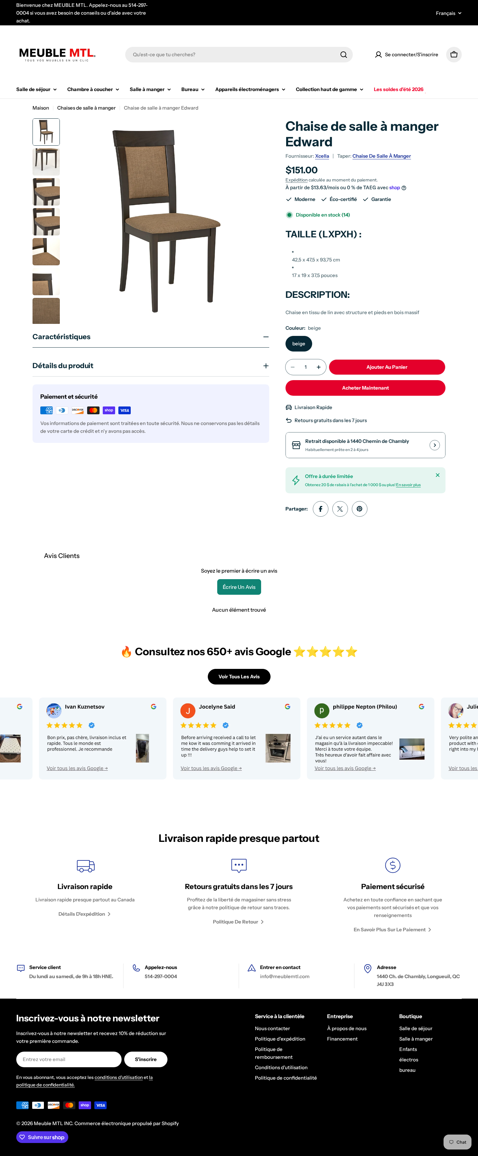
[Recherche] (344, 55)
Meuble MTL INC (53, 1123)
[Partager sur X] (340, 509)
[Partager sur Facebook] (320, 509)
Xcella (322, 156)
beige (298, 343)
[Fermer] (438, 475)
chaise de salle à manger (381, 156)
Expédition (296, 179)
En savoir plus (408, 484)
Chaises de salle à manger (86, 108)
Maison (41, 108)
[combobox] (239, 54)
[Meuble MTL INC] (75, 738)
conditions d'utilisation (119, 1077)
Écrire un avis (239, 587)
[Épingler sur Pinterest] (359, 509)
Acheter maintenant (365, 388)
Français (445, 13)
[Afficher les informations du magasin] (435, 445)
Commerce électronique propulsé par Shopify (126, 1123)
